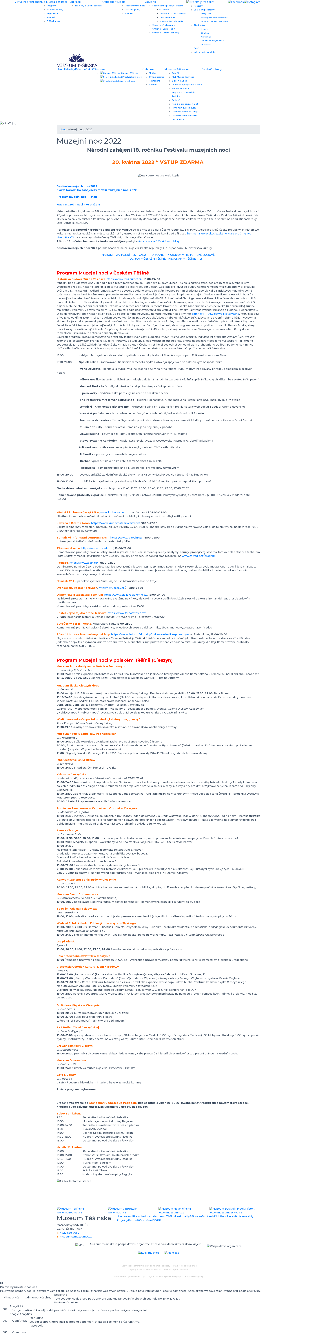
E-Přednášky (53, 21)
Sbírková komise (180, 88)
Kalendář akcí (84, 69)
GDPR (157, 1220)
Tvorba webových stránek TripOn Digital (134, 1276)
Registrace (52, 13)
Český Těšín (164, 10)
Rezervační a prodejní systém (167, 5)
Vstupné (150, 1)
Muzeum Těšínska (176, 69)
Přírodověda (206, 45)
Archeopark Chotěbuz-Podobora (172, 13)
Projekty (176, 96)
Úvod (60, 69)
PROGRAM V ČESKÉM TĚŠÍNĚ (145, 258)
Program (51, 5)
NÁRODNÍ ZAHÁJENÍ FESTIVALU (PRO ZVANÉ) (133, 254)
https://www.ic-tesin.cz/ (126, 537)
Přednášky (199, 25)
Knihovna (148, 69)
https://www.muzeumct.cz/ (124, 279)
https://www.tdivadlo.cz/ (97, 548)
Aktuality (69, 69)
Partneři (176, 100)
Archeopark (109, 1)
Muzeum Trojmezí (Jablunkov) (214, 21)
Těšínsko (99, 69)
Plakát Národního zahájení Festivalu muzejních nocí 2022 (97, 190)
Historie (204, 29)
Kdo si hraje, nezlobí (204, 52)
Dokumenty (178, 119)
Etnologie (205, 33)
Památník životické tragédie (171, 21)
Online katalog (156, 77)
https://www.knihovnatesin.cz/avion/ (115, 523)
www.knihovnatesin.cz (115, 512)
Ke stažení (154, 81)
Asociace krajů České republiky (159, 241)
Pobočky (198, 6)
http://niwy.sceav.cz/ (112, 588)
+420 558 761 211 (71, 1232)
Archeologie (206, 37)
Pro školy (208, 1216)
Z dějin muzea (179, 81)
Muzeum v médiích (135, 5)
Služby (152, 73)
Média (121, 1)
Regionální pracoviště (183, 92)
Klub (217, 1216)
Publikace (74, 1)
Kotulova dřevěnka (167, 17)
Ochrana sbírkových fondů (212, 41)
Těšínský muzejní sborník (88, 5)
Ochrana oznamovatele (184, 115)
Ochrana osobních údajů (185, 111)
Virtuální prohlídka (27, 1)
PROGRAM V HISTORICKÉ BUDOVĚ (191, 254)
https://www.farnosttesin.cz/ (127, 613)
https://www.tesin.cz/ (83, 562)
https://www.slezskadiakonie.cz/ (125, 594)
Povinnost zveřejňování (184, 107)
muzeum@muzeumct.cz (76, 1236)
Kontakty (216, 69)
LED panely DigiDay (193, 1276)
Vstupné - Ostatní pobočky (165, 32)
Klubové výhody (55, 9)
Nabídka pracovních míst (185, 104)
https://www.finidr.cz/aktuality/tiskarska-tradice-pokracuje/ (150, 634)
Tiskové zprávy (132, 9)
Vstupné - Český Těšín (163, 29)
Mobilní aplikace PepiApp (169, 1276)
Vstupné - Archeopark (163, 25)
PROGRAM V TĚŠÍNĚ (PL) (185, 258)
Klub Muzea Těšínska (53, 1)
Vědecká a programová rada (187, 84)
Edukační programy (204, 9)
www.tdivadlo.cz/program (199, 556)
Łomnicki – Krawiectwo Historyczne (215, 313)
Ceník (197, 48)
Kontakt (51, 17)
